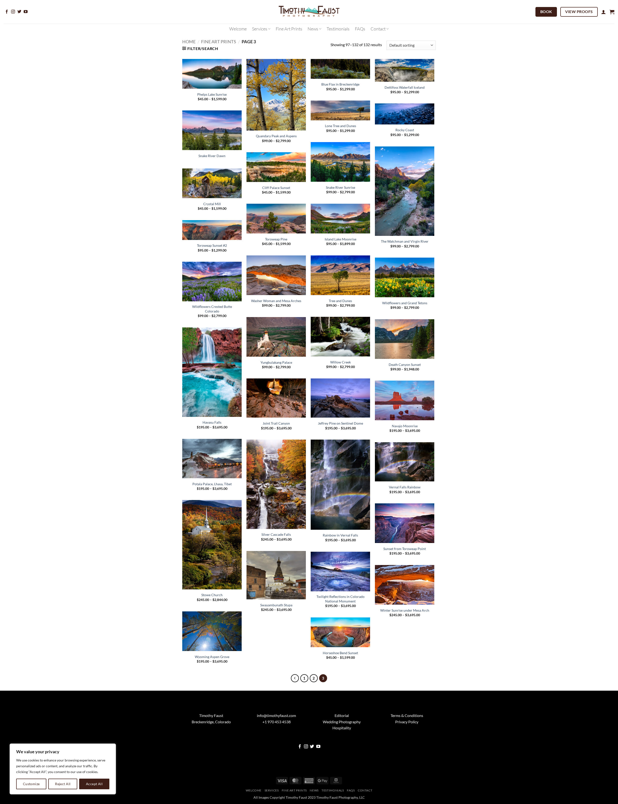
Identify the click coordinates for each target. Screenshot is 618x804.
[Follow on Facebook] (7, 12)
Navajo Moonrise (405, 426)
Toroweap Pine (276, 239)
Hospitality (341, 727)
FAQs (360, 28)
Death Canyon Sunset (405, 364)
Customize (31, 784)
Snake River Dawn (211, 156)
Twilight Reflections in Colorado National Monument (340, 598)
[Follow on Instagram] (13, 12)
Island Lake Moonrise (340, 239)
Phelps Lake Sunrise (212, 94)
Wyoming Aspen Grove (212, 657)
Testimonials (338, 28)
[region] (63, 769)
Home (189, 41)
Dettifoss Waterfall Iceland (405, 87)
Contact (378, 28)
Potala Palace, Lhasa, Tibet (212, 484)
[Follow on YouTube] (26, 12)
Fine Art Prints (289, 28)
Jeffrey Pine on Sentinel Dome (340, 423)
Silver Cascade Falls (276, 534)
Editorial (342, 715)
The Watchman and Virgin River (404, 241)
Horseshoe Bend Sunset (340, 653)
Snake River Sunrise (340, 187)
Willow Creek (340, 362)
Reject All (62, 784)
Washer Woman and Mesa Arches (276, 301)
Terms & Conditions (407, 715)
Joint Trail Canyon (276, 423)
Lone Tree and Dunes (340, 126)
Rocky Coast (404, 130)
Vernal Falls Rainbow (405, 487)
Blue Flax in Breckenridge (340, 84)
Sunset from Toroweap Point (404, 549)
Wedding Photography (342, 721)
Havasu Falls (212, 422)
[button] (603, 12)
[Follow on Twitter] (19, 12)
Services (259, 28)
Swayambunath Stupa (276, 605)
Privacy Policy (406, 721)
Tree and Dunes (340, 301)
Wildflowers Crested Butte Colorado (212, 308)
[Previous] (295, 678)
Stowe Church (212, 595)
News (313, 28)
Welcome (238, 28)
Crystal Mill (212, 204)
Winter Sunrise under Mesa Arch (404, 610)
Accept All (94, 784)
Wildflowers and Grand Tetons (404, 303)
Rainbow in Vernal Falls (340, 535)
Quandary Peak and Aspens (276, 136)
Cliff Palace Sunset (276, 188)
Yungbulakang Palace (276, 362)
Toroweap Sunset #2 (212, 245)
